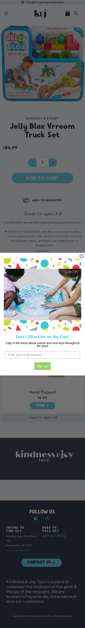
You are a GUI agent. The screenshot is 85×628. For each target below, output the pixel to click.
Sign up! (42, 366)
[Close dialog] (81, 256)
